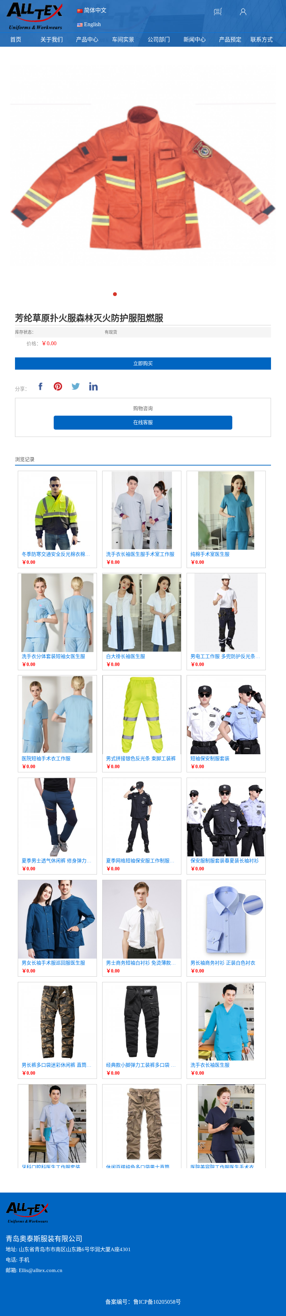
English (92, 24)
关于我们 (51, 40)
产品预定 (230, 40)
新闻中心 (194, 40)
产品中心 (87, 40)
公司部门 (159, 40)
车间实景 (123, 40)
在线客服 (143, 422)
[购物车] (218, 11)
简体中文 (94, 10)
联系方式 (261, 40)
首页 (15, 40)
